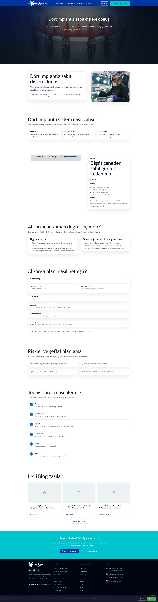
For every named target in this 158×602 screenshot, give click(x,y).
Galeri (82, 581)
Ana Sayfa (83, 568)
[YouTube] (38, 570)
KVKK (81, 590)
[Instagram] (34, 570)
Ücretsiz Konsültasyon (121, 3)
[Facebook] (30, 570)
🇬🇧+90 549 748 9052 (115, 581)
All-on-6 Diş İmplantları (60, 572)
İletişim (88, 3)
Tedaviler (70, 3)
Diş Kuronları (57, 590)
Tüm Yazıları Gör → (79, 521)
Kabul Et (151, 599)
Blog (81, 584)
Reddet (142, 599)
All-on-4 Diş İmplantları (60, 568)
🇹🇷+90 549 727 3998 (115, 577)
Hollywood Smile (59, 584)
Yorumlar (80, 3)
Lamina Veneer (58, 578)
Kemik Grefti (57, 575)
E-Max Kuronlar (58, 581)
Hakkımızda (59, 3)
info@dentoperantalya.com (117, 574)
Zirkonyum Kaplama (60, 587)
